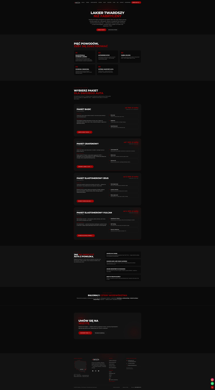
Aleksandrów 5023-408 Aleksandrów (132, 361)
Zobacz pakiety (101, 29)
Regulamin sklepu (125, 387)
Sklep (104, 2)
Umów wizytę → (112, 381)
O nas (114, 2)
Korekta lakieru (111, 364)
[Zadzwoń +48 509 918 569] (212, 387)
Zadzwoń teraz (84, 332)
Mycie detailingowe (112, 367)
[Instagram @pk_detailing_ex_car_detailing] (212, 379)
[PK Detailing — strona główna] (77, 2)
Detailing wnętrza (112, 365)
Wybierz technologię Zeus (84, 201)
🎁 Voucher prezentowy (113, 379)
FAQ (117, 2)
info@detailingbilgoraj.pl (132, 365)
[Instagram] (96, 371)
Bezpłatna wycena (112, 29)
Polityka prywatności (116, 387)
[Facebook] (93, 371)
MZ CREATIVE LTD (138, 387)
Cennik (87, 2)
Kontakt (122, 2)
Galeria (100, 2)
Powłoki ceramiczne (112, 360)
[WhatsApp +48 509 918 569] (212, 383)
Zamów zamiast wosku (83, 132)
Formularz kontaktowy (99, 332)
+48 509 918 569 (127, 2)
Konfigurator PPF (112, 373)
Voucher (109, 2)
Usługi (82, 2)
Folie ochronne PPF (112, 362)
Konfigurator (94, 2)
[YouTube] (98, 371)
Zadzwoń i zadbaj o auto (84, 166)
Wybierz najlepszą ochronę (85, 235)
